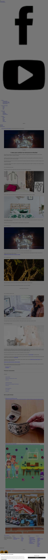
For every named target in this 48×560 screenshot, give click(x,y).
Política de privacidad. (4, 559)
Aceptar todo (36, 557)
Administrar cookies (36, 555)
